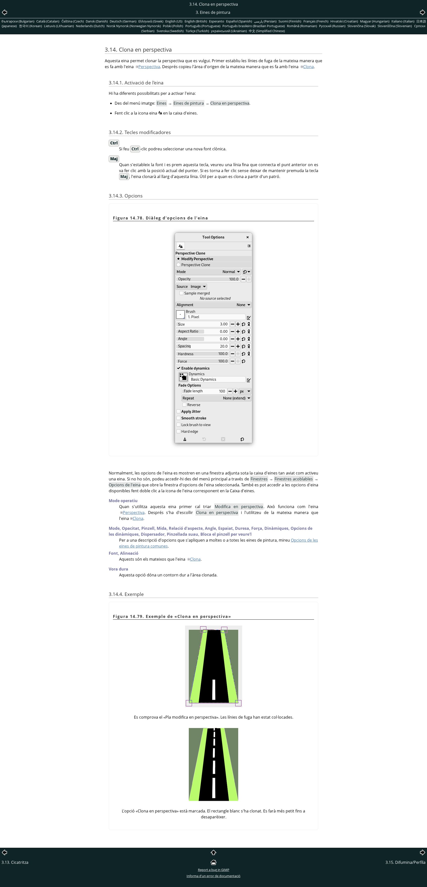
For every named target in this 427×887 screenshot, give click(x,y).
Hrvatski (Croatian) (344, 21)
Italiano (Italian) (402, 21)
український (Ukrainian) (229, 31)
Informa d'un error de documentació (213, 876)
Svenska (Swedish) (170, 31)
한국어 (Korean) (30, 26)
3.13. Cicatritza (14, 862)
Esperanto (216, 21)
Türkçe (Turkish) (197, 31)
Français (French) (315, 21)
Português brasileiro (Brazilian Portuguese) (253, 26)
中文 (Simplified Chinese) (267, 31)
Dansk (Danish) (97, 21)
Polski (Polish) (173, 26)
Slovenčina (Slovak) (361, 26)
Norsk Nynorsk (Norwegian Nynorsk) (134, 26)
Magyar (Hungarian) (374, 21)
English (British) (196, 21)
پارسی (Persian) (265, 21)
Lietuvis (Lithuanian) (59, 26)
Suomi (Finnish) (289, 21)
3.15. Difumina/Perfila (405, 862)
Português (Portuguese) (202, 26)
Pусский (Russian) (332, 26)
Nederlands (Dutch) (90, 26)
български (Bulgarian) (17, 21)
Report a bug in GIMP (213, 869)
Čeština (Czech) (73, 21)
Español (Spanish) (239, 21)
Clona (308, 66)
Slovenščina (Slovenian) (395, 26)
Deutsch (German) (123, 21)
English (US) (173, 21)
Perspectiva (149, 66)
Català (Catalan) (47, 21)
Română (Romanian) (302, 26)
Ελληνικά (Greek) (150, 21)
